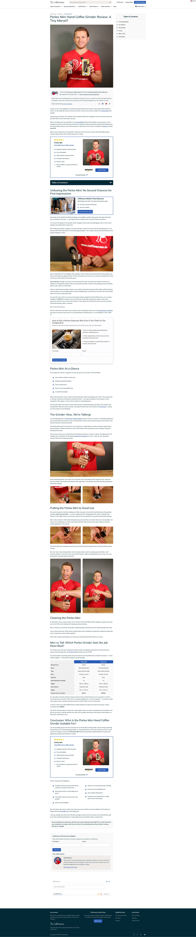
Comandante (80, 122)
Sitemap (134, 918)
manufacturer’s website (105, 310)
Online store (98, 921)
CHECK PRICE (102, 170)
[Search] (110, 2)
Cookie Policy (136, 920)
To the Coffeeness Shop (85, 211)
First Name (55, 351)
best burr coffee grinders (74, 418)
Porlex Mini (104, 111)
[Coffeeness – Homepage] (57, 2)
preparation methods (80, 436)
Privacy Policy (136, 915)
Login (108, 881)
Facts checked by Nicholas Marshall (89, 94)
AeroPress (103, 406)
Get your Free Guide (59, 360)
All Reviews (120, 2)
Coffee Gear (140, 6)
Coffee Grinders (105, 6)
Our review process (67, 103)
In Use (120, 30)
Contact (117, 920)
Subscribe (57, 849)
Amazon (105, 126)
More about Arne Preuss (70, 867)
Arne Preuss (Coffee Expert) (73, 92)
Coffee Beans (82, 6)
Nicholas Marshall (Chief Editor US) (97, 92)
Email (84, 351)
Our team (118, 918)
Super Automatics (55, 6)
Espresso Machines (69, 6)
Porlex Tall (72, 652)
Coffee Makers (93, 6)
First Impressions (123, 21)
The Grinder (122, 27)
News (115, 6)
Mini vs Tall (122, 33)
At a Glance (122, 24)
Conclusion (122, 36)
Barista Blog (129, 2)
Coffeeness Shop (140, 2)
